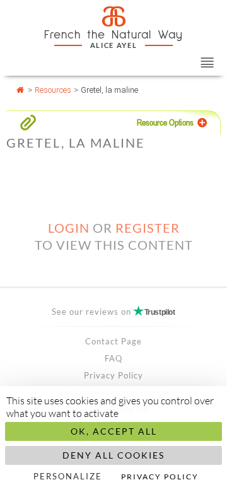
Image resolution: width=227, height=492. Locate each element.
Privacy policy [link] (160, 476)
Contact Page (113, 341)
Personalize (67, 476)
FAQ (113, 358)
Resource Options (165, 122)
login (69, 227)
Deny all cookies (113, 455)
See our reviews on (113, 312)
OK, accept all (114, 431)
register (147, 227)
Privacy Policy (113, 375)
